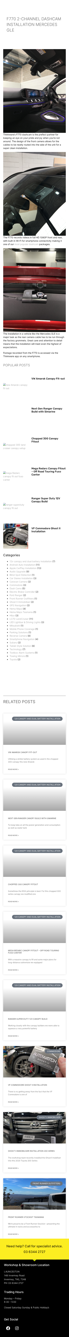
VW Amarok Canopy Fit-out (48, 378)
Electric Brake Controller (22, 591)
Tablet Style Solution (20, 646)
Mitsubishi (15, 625)
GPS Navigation (18, 605)
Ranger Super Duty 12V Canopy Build (45, 500)
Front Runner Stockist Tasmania (26, 1217)
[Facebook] (8, 1328)
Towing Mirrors (17, 656)
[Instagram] (17, 1328)
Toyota (13, 659)
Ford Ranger (16, 595)
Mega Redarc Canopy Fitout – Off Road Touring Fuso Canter (48, 471)
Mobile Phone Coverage (22, 629)
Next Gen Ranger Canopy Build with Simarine (46, 410)
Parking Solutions (19, 632)
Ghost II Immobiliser (20, 602)
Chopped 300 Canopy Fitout (23, 884)
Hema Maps (16, 608)
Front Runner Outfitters (22, 598)
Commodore (16, 585)
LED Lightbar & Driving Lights (25, 622)
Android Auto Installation (22, 564)
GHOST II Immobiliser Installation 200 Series (31, 1151)
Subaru (13, 642)
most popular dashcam (26, 244)
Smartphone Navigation (22, 639)
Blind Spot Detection (20, 575)
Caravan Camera (18, 581)
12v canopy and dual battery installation (31, 561)
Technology (16, 649)
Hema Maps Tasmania (21, 612)
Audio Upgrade (18, 571)
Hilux (12, 615)
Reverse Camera (18, 635)
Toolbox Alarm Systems (22, 652)
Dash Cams (16, 588)
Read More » (13, 769)
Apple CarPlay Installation (23, 568)
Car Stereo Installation (21, 578)
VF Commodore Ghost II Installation (27, 1085)
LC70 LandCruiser (19, 618)
